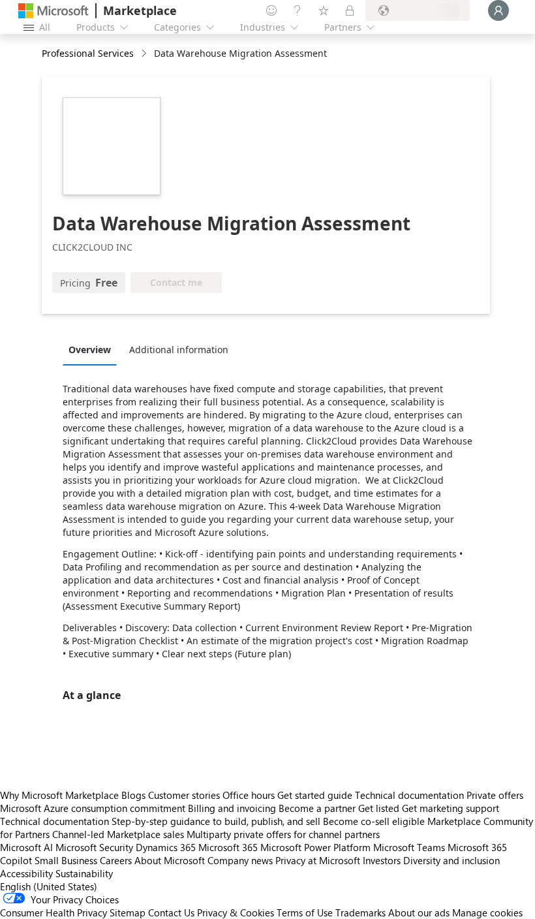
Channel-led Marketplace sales (118, 834)
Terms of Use (305, 912)
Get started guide (314, 795)
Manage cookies (487, 912)
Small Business (66, 860)
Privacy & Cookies (235, 912)
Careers (116, 860)
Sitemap (127, 912)
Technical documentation (409, 795)
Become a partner (317, 808)
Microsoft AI (26, 847)
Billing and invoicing (232, 808)
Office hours (248, 795)
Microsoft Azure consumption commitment (94, 808)
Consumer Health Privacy (53, 912)
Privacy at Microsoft (317, 860)
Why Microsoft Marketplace (59, 795)
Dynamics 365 (166, 847)
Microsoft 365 (228, 847)
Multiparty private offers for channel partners (283, 834)
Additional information (178, 349)
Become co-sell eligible (374, 821)
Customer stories (184, 795)
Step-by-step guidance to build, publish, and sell (216, 821)
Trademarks (360, 912)
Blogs (133, 795)
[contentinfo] (145, 54)
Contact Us (171, 912)
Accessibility (26, 873)
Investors (382, 860)
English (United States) (48, 886)
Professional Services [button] (88, 53)
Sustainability (84, 873)
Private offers (494, 795)
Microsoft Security (94, 847)
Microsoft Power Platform (315, 847)
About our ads (419, 912)
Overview (90, 349)
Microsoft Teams (409, 847)
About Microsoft (169, 860)
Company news (240, 860)
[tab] (93, 349)
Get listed (378, 808)
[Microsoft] (53, 10)
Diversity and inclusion (451, 860)
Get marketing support (450, 808)
